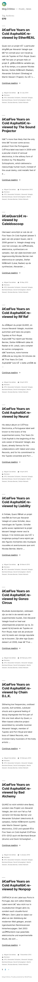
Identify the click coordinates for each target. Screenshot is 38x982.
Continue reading (11, 83)
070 (5, 97)
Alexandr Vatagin (27, 97)
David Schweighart (19, 100)
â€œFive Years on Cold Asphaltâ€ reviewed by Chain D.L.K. (16, 690)
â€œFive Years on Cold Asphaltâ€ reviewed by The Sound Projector (18, 125)
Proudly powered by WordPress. (21, 977)
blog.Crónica (8, 9)
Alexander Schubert (14, 97)
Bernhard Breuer (7, 100)
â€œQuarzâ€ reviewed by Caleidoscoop (15, 220)
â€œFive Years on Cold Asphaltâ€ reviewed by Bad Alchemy (16, 790)
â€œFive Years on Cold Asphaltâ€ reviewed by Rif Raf (16, 313)
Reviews (7, 95)
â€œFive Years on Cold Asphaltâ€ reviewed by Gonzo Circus (16, 597)
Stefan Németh (23, 102)
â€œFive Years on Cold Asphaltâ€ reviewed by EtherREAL (18, 34)
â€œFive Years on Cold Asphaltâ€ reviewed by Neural (16, 412)
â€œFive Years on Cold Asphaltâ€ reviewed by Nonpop (16, 885)
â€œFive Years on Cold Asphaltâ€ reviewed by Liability (16, 502)
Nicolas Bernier (13, 102)
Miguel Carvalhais (10, 93)
